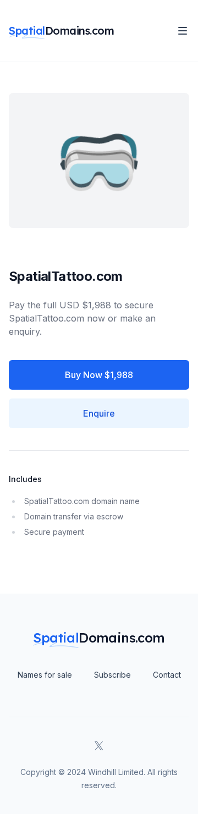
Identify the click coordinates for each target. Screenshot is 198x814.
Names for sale (45, 674)
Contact (167, 674)
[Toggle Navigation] (182, 31)
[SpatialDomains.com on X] (99, 745)
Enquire (99, 413)
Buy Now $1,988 (99, 374)
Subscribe (112, 674)
